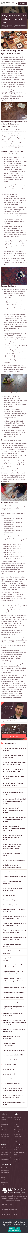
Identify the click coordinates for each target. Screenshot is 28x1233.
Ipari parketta (4, 1131)
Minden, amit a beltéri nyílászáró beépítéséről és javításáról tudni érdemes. (13, 792)
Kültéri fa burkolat (18, 1127)
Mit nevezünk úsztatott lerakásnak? (14, 877)
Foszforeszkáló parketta (10, 905)
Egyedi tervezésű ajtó (19, 1152)
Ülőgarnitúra (17, 1162)
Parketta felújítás (5, 1170)
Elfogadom (12, 1228)
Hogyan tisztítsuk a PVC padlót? (13, 1055)
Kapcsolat (23, 3)
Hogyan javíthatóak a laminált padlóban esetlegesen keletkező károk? (13, 981)
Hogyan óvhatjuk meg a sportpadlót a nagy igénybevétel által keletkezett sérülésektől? (14, 1023)
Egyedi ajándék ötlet (5, 1159)
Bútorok (16, 1154)
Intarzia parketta (4, 1129)
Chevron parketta (5, 1127)
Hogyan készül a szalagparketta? (13, 997)
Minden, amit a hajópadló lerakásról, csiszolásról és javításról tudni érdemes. (14, 801)
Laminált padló (17, 1117)
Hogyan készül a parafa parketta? (13, 992)
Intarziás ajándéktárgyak (6, 1157)
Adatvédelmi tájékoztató (9, 1209)
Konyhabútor (17, 1149)
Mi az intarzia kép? (9, 1069)
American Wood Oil (9, 895)
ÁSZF (11, 1204)
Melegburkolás (4, 1167)
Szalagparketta (4, 1124)
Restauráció (3, 1175)
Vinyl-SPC (16, 1124)
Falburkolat (16, 1157)
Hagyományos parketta (6, 1117)
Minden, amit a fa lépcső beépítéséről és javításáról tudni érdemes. (13, 810)
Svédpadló (3, 1119)
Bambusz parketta (5, 1136)
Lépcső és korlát (17, 1147)
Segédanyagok (4, 1184)
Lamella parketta (5, 1134)
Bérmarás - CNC (4, 1180)
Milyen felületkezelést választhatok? (14, 860)
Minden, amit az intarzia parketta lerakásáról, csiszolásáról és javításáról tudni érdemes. (13, 846)
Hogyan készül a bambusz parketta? (14, 988)
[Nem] (26, 1226)
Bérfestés (3, 1177)
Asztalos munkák (5, 1172)
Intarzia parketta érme (6, 1152)
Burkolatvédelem (5, 1182)
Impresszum (6, 1214)
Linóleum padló (17, 1136)
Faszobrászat (17, 1159)
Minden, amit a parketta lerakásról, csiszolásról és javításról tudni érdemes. (14, 819)
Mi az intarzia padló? (9, 1074)
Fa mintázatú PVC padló (10, 900)
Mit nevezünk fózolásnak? (11, 872)
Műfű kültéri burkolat (19, 1129)
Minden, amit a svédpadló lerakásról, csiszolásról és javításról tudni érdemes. (14, 828)
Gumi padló (16, 1139)
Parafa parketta (4, 1139)
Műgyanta (16, 1141)
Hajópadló (3, 1122)
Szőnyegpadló (17, 1119)
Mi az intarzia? (7, 1079)
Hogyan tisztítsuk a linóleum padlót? (14, 1050)
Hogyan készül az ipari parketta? (13, 1002)
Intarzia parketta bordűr (6, 1149)
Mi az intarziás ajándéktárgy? (12, 1083)
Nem (18, 1228)
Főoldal (4, 25)
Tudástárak (10, 25)
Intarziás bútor (4, 1154)
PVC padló (16, 1122)
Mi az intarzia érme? (9, 1064)
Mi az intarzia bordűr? (10, 1060)
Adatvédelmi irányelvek (14, 1230)
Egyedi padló (17, 1134)
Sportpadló (16, 1131)
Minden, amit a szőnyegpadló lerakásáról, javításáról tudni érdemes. (12, 837)
